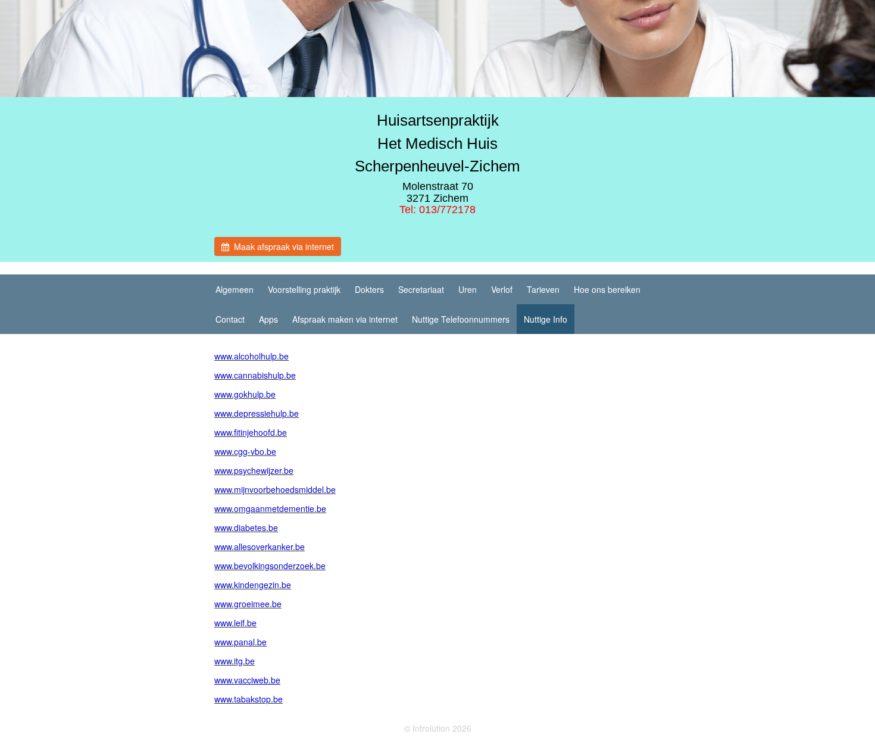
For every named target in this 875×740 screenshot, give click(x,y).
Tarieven (543, 289)
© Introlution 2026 (437, 728)
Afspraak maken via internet (345, 319)
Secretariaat (421, 289)
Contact (230, 319)
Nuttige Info (545, 319)
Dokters (369, 289)
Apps (268, 319)
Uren (467, 289)
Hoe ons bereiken (607, 289)
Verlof (501, 289)
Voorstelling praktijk (304, 289)
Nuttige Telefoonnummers (461, 319)
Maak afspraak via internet (281, 246)
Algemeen (234, 289)
